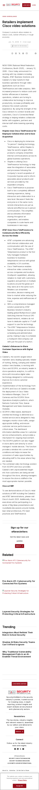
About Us (5, 770)
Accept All (19, 786)
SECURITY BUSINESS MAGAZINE (19, 761)
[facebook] (12, 53)
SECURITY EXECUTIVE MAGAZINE (19, 758)
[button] (3, 5)
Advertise (12, 770)
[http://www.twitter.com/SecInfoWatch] (21, 749)
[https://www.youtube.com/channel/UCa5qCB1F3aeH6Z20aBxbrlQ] (23, 749)
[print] (36, 53)
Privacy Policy (22, 780)
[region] (19, 781)
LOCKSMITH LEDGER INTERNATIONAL (20, 763)
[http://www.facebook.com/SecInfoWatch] (15, 749)
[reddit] (23, 53)
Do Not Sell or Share (23, 770)
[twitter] (19, 53)
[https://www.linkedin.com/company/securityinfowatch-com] (18, 749)
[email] (27, 53)
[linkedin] (16, 53)
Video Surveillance (9, 16)
